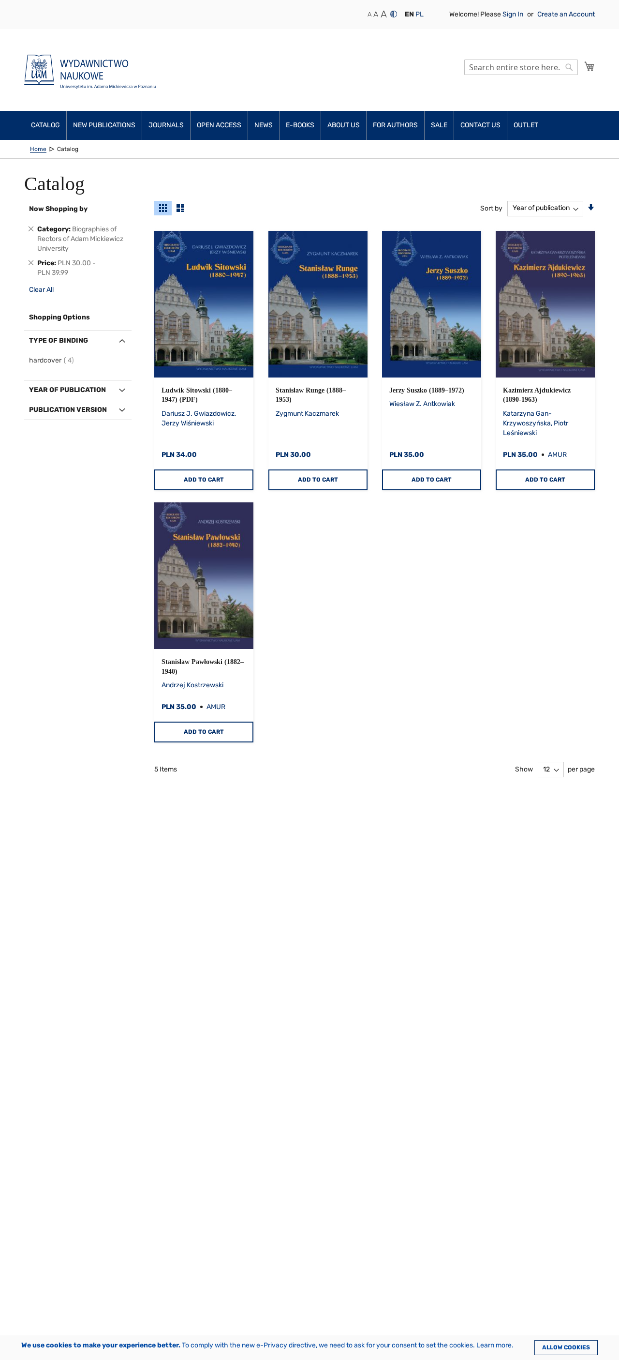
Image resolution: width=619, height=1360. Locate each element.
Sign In (513, 14)
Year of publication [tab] (67, 390)
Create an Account (566, 14)
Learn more (494, 1345)
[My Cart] (589, 66)
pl (419, 14)
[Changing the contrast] (393, 14)
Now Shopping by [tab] (58, 209)
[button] (409, 14)
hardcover (53, 360)
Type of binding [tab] (58, 340)
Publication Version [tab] (68, 410)
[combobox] (521, 67)
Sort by (491, 208)
